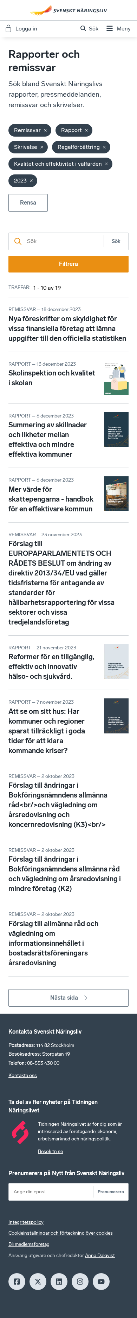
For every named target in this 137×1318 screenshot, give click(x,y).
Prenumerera (111, 1191)
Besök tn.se (50, 1151)
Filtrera (68, 264)
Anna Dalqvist (100, 1255)
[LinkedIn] (59, 1281)
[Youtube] (101, 1281)
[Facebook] (16, 1281)
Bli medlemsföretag (29, 1244)
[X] (38, 1281)
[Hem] (68, 10)
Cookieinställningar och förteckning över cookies (60, 1233)
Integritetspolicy (26, 1222)
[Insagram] (80, 1281)
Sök (116, 241)
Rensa (28, 202)
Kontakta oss (22, 1075)
